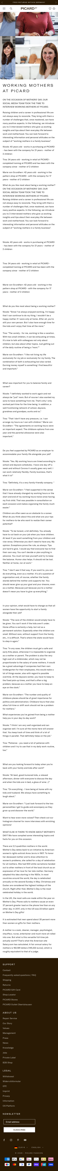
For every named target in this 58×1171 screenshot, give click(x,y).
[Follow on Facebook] (4, 1140)
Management (9, 1033)
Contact (7, 970)
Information (8, 1100)
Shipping (7, 980)
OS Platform (9, 1105)
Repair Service (10, 1018)
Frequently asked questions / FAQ (19, 975)
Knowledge (8, 1047)
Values (6, 1028)
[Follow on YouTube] (25, 1140)
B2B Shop (7, 1062)
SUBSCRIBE (19, 1129)
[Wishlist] (50, 8)
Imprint (6, 1091)
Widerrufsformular (12, 1081)
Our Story (7, 1023)
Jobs (5, 1052)
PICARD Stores (10, 999)
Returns (7, 985)
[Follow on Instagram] (11, 1140)
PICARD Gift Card (11, 989)
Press (5, 1038)
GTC (5, 1086)
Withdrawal (8, 1076)
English (36, 1147)
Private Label (9, 1057)
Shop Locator (9, 994)
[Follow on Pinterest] (18, 1140)
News (5, 1042)
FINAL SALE (15, 2)
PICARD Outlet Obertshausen (17, 1004)
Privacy (6, 1096)
